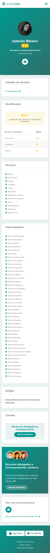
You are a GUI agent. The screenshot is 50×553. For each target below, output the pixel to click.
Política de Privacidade (25, 548)
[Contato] (25, 62)
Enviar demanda (25, 434)
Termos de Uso (25, 545)
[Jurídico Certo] (11, 6)
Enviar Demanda (16, 487)
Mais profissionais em (21, 516)
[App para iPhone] (16, 536)
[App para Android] (34, 536)
